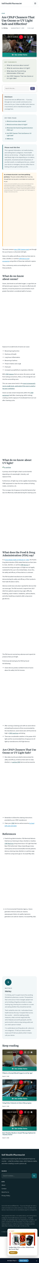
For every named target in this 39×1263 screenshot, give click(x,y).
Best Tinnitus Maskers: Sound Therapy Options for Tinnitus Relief (19, 1133)
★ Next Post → (12, 1260)
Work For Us (5, 1192)
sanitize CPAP (16, 762)
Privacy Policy (6, 1196)
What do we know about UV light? (17, 125)
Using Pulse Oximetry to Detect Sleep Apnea (16, 1103)
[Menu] (35, 3)
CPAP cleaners (10, 374)
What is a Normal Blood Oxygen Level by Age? (17, 1073)
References (10, 139)
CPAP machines (13, 733)
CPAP (3, 13)
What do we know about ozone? (16, 121)
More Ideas (23, 1260)
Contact (4, 1189)
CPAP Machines (9, 843)
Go (34, 1176)
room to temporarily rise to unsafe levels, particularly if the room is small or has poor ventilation (18, 386)
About (3, 1185)
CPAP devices (24, 565)
